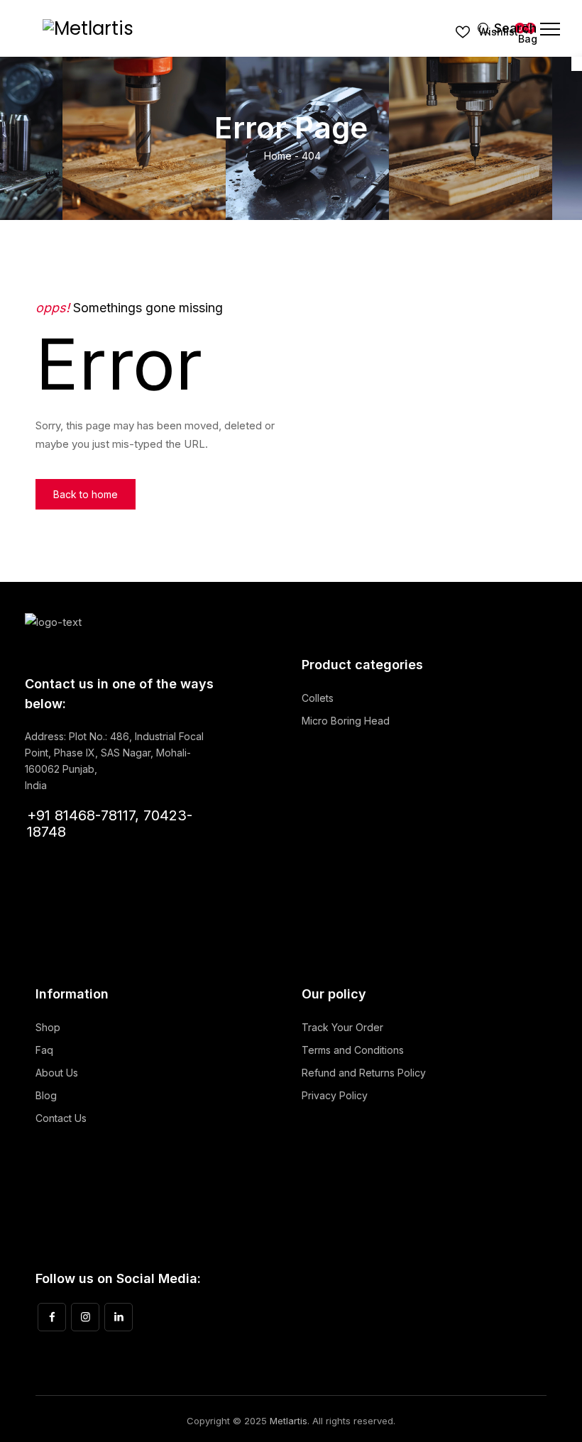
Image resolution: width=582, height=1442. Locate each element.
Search (500, 28)
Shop (47, 1027)
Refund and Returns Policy (364, 1073)
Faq (44, 1050)
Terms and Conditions (353, 1050)
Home (276, 156)
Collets (318, 698)
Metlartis (288, 1420)
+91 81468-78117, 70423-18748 (109, 823)
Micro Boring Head (346, 721)
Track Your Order (342, 1027)
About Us (56, 1073)
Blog (46, 1095)
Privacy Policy (335, 1095)
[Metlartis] (88, 28)
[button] (85, 494)
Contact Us (61, 1118)
